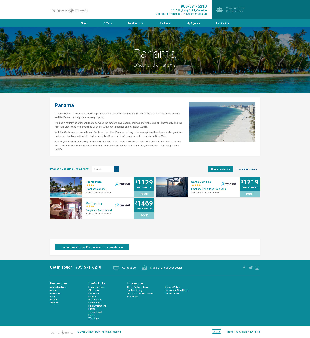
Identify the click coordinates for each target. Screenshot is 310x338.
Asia (52, 296)
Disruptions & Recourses (140, 293)
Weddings (93, 318)
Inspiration (222, 23)
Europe (53, 299)
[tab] (220, 169)
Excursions (94, 302)
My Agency (193, 23)
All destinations (58, 287)
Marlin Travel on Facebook (244, 268)
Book (144, 194)
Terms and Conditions (177, 290)
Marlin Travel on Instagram (257, 268)
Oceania (54, 302)
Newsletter (132, 296)
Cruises (92, 296)
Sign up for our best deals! (166, 267)
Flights (91, 309)
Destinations (136, 23)
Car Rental (93, 293)
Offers (108, 23)
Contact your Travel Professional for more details (92, 247)
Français (174, 13)
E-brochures (95, 299)
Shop (84, 23)
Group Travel (95, 312)
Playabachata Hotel (96, 188)
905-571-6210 (88, 267)
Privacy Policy (172, 287)
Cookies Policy (134, 290)
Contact (160, 13)
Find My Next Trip (97, 305)
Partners (165, 23)
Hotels (91, 315)
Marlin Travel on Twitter (250, 268)
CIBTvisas (93, 290)
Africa (53, 290)
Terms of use (172, 293)
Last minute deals (247, 169)
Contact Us (129, 267)
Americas (55, 293)
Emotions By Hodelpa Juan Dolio (208, 188)
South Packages (220, 169)
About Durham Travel (138, 287)
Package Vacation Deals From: (69, 169)
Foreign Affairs (96, 287)
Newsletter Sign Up (195, 13)
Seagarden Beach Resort (99, 210)
